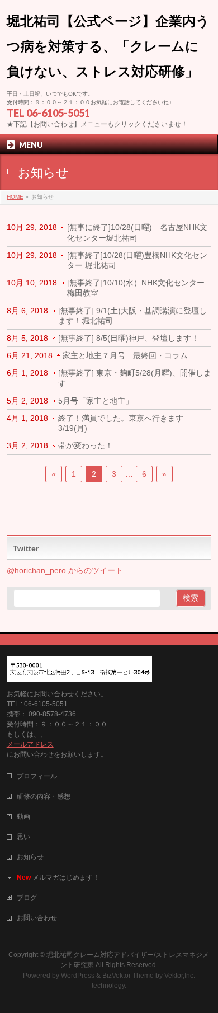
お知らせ (30, 857)
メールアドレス (30, 744)
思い (23, 837)
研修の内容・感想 (43, 796)
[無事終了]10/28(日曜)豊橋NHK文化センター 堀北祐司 (137, 260)
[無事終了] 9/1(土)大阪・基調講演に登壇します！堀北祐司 (132, 315)
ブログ (27, 898)
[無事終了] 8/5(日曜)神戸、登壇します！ (128, 338)
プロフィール (37, 776)
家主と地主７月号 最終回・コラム (125, 355)
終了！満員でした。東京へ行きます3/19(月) (120, 423)
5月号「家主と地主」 (95, 400)
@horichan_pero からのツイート (65, 570)
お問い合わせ (37, 918)
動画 (23, 816)
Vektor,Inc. (179, 975)
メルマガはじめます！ (58, 877)
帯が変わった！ (85, 445)
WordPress (77, 975)
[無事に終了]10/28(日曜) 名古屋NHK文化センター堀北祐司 (137, 232)
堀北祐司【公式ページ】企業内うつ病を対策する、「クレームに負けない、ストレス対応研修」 (108, 46)
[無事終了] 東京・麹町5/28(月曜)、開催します (134, 377)
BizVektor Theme (128, 975)
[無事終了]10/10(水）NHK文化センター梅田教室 (136, 287)
